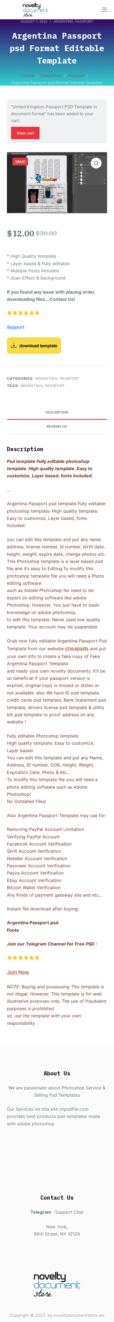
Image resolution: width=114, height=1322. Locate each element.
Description (57, 412)
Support (15, 327)
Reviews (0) (56, 426)
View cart (25, 133)
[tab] (57, 412)
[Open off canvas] (104, 9)
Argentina (63, 21)
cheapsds (77, 648)
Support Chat (69, 1212)
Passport (84, 21)
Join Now (18, 972)
